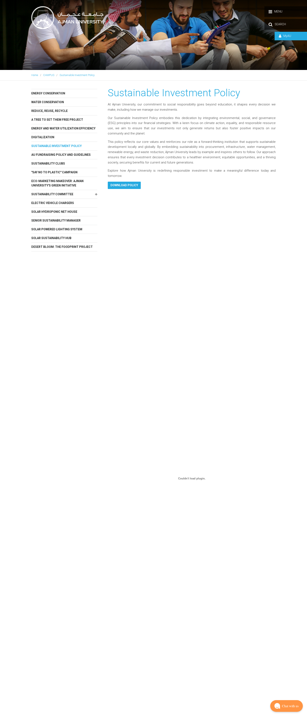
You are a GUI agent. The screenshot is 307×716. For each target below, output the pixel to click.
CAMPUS (48, 75)
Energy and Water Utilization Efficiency (63, 128)
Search (280, 24)
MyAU (287, 36)
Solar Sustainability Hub (51, 238)
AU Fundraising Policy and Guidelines (61, 154)
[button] (286, 706)
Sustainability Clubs (48, 163)
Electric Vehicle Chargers (52, 203)
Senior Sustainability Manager (56, 220)
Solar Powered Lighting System (56, 229)
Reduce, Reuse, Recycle (49, 111)
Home (34, 75)
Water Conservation (47, 102)
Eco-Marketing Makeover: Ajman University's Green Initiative (57, 183)
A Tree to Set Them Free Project (57, 119)
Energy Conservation (48, 93)
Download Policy (124, 185)
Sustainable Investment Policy (77, 75)
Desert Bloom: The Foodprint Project (62, 246)
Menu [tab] (278, 11)
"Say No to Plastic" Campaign (54, 172)
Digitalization (42, 137)
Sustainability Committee (52, 194)
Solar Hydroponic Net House (54, 211)
